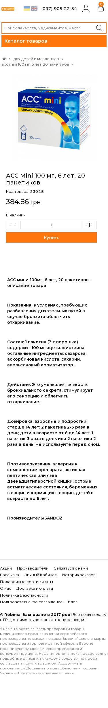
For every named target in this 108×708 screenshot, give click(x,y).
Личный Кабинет (40, 574)
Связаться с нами (71, 568)
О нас (5, 588)
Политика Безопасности (24, 595)
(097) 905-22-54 (59, 8)
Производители (32, 568)
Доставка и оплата (34, 588)
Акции (6, 568)
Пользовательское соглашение (31, 601)
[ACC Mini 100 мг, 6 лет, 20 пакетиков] (54, 117)
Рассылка (9, 574)
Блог (72, 601)
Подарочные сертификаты (26, 581)
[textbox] (54, 28)
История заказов (79, 574)
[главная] (4, 58)
